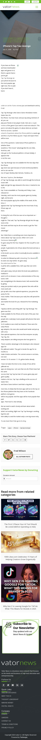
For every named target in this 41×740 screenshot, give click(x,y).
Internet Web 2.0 (9, 38)
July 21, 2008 (7, 49)
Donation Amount (9, 475)
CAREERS (4, 718)
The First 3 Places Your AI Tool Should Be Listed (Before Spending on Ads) (20, 525)
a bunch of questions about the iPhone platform (16, 133)
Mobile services (23, 38)
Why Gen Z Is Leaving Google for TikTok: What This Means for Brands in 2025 (20, 607)
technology (8, 41)
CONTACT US (6, 721)
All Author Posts (23, 457)
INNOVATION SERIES (8, 693)
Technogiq (23, 737)
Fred (16, 49)
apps (9, 428)
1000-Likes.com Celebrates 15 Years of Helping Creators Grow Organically (20, 558)
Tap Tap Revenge (6, 78)
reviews (3, 125)
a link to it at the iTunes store (10, 106)
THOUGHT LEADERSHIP (9, 699)
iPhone (16, 428)
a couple (34, 123)
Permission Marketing (8, 240)
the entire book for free (8, 263)
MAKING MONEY (7, 703)
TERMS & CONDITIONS (9, 724)
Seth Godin (29, 238)
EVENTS (4, 714)
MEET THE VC (6, 696)
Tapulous (10, 177)
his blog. (23, 421)
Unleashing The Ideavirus (28, 258)
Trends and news (20, 41)
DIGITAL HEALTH (7, 706)
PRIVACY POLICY (7, 728)
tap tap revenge (25, 428)
